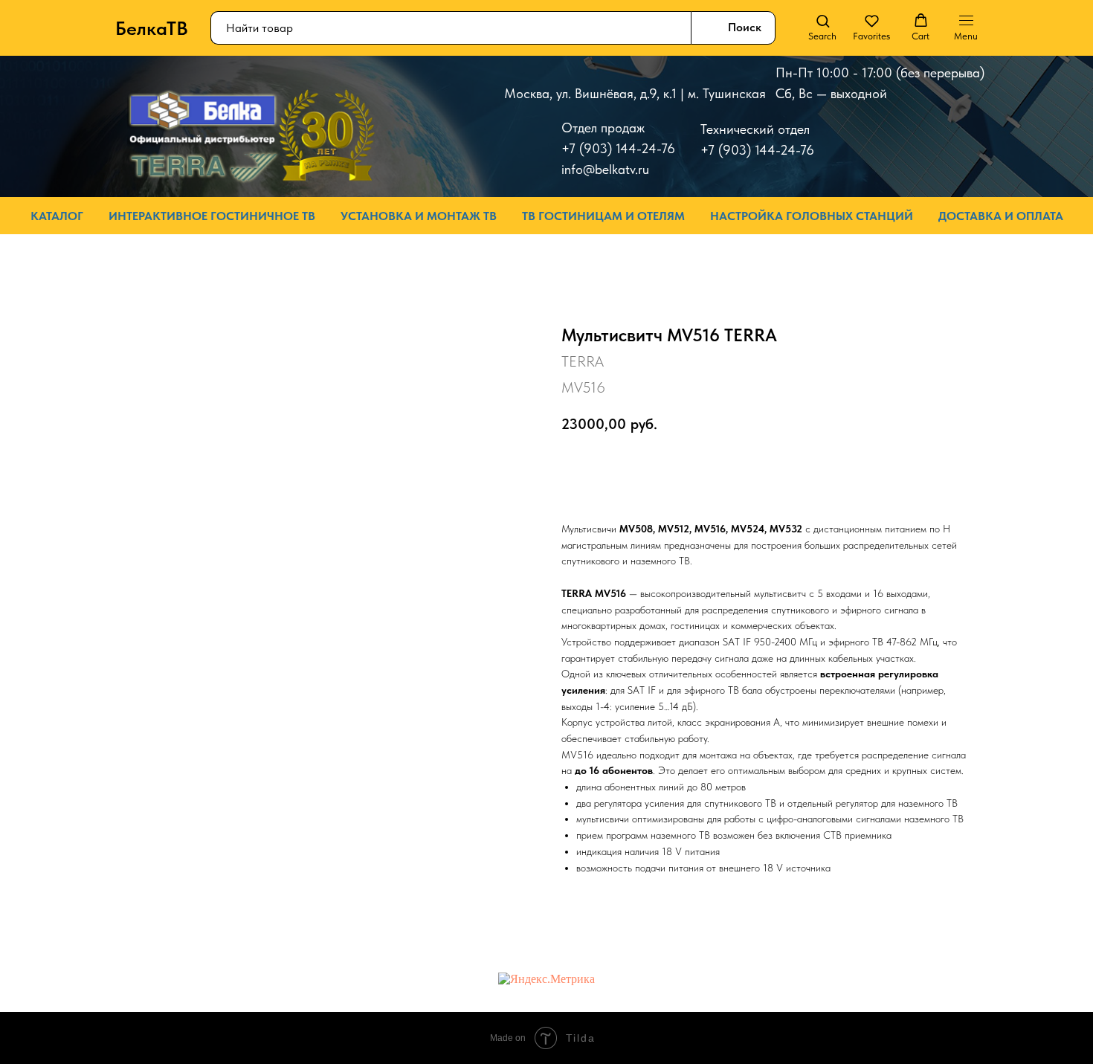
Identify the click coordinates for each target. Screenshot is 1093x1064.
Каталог (56, 216)
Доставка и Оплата (1000, 216)
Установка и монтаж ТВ (419, 216)
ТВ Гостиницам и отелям (603, 216)
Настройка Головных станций (811, 216)
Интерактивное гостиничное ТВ (212, 216)
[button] (822, 27)
